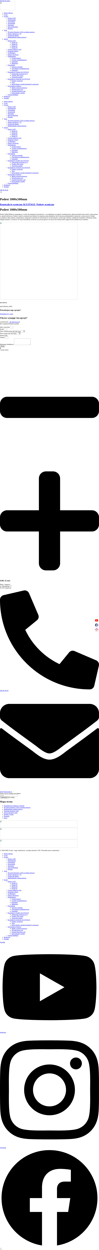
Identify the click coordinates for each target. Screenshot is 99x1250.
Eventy (6, 16)
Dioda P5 (14, 48)
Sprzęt (6, 39)
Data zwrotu (4, 333)
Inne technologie (13, 27)
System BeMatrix (13, 95)
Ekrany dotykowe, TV (15, 34)
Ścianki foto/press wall (18, 91)
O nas (5, 14)
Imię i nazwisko (5, 327)
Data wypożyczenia (6, 331)
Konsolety (15, 61)
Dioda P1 (14, 42)
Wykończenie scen (17, 89)
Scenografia (11, 23)
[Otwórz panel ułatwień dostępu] (1, 1249)
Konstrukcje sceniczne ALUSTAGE (19, 79)
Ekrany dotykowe (13, 54)
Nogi (13, 82)
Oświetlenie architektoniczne (20, 68)
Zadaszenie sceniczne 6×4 (20, 74)
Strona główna (8, 13)
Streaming (11, 25)
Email (2, 329)
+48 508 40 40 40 (14, 322)
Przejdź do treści (5, 1)
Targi (5, 30)
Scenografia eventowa (14, 86)
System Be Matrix (13, 35)
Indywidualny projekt (18, 93)
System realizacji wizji (14, 49)
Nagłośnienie (12, 20)
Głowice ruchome (17, 67)
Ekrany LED (12, 18)
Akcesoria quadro (17, 77)
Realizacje (7, 96)
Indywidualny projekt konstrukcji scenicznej (25, 84)
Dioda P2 (14, 44)
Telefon (2, 337)
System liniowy (16, 58)
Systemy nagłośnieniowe (19, 60)
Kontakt (6, 98)
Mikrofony (15, 63)
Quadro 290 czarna (17, 75)
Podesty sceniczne (17, 81)
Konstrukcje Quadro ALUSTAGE (18, 72)
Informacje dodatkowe (7, 344)
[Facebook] (97, 625)
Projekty (10, 28)
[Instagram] (97, 630)
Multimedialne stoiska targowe (17, 37)
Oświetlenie (11, 21)
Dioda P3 (14, 46)
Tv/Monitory (12, 53)
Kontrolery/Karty (13, 51)
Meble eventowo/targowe (19, 88)
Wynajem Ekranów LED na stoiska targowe (21, 32)
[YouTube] (97, 620)
